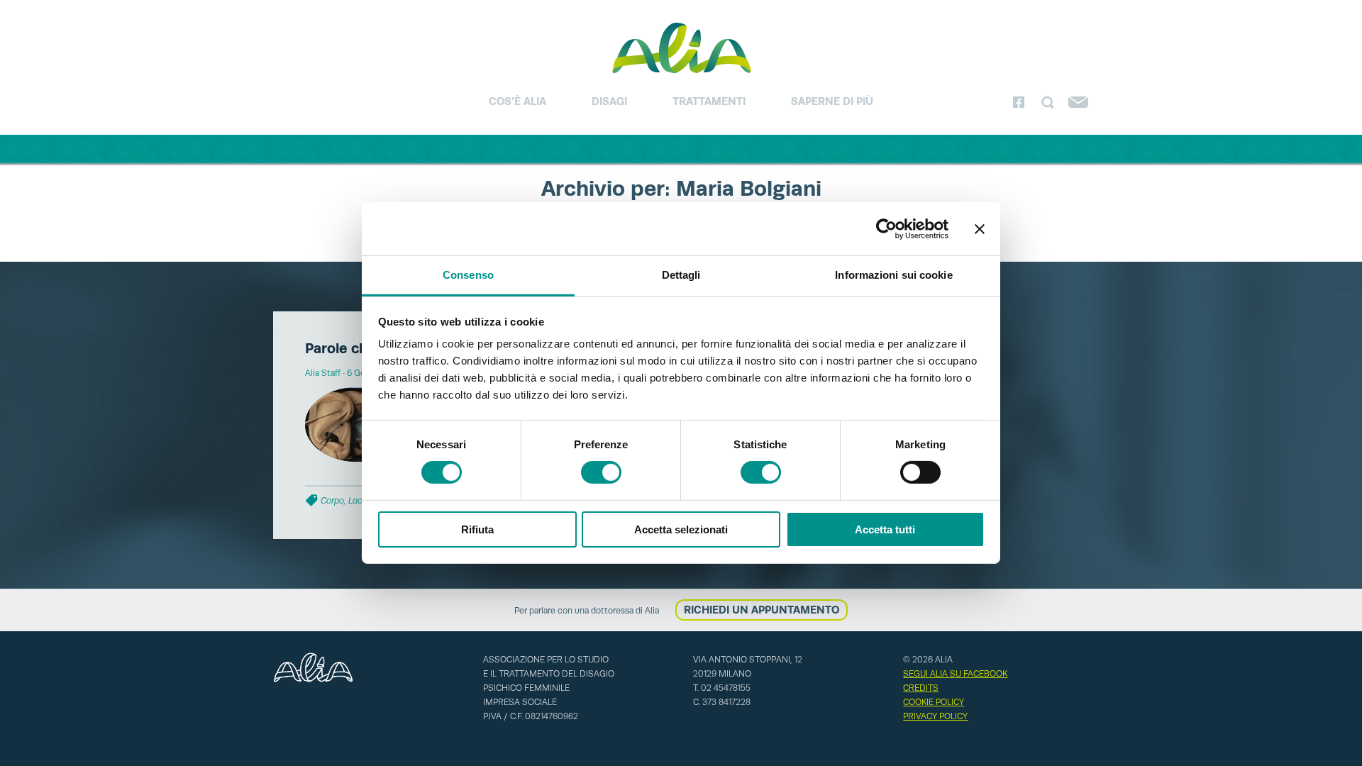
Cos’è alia (517, 101)
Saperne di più (832, 101)
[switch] (601, 472)
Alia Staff (322, 373)
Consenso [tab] (468, 275)
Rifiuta (477, 529)
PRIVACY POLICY (935, 716)
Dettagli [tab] (681, 275)
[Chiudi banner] (980, 228)
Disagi (609, 101)
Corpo (332, 501)
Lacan (360, 501)
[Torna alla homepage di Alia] (681, 47)
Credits (921, 688)
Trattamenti (709, 101)
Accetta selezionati (681, 529)
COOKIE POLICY (933, 702)
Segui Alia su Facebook (955, 674)
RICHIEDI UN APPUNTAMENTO (761, 610)
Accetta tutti (885, 529)
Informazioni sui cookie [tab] (893, 275)
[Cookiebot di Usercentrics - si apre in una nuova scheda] (886, 228)
